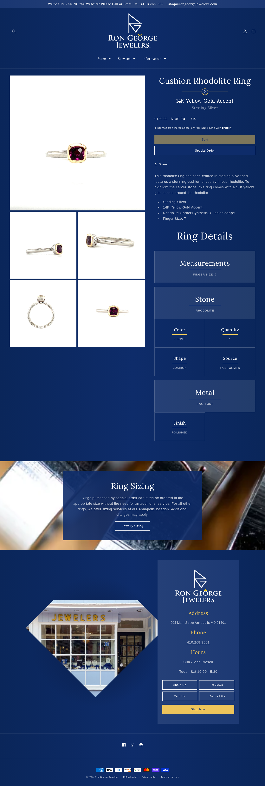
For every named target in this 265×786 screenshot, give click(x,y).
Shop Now (198, 709)
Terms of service (170, 777)
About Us (179, 684)
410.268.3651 (198, 642)
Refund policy (130, 777)
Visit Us (179, 696)
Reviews (217, 684)
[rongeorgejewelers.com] (198, 587)
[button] (14, 31)
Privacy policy (149, 777)
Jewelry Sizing (132, 526)
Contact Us (217, 696)
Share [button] (163, 164)
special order (126, 498)
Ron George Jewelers (106, 777)
